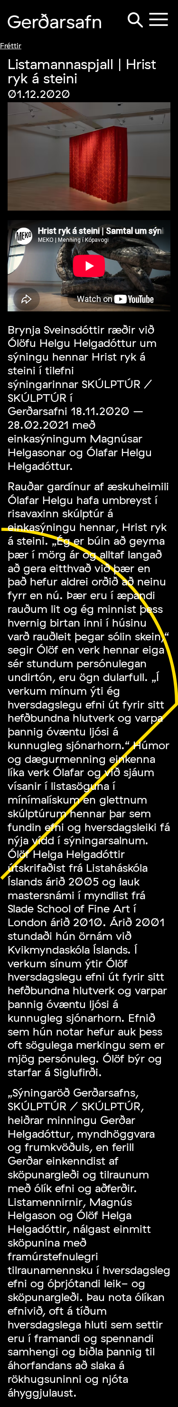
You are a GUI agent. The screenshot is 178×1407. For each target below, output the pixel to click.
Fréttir (10, 45)
